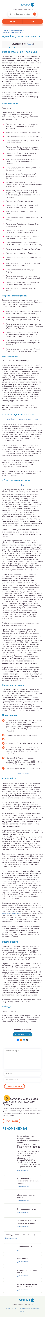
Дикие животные (16, 30)
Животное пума (22, 773)
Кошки (12, 21)
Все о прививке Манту (26, 1209)
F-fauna (26, 4)
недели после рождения (11, 913)
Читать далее (11, 1121)
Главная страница (11, 1308)
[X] (27, 1040)
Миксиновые (22, 1258)
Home (6, 30)
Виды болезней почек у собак (27, 1271)
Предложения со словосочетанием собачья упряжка (28, 1181)
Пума (22, 485)
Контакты (22, 1311)
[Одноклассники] (21, 1040)
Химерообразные (24, 1247)
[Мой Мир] (24, 1040)
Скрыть (30, 44)
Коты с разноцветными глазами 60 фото (27, 1285)
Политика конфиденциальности (29, 1308)
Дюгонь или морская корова (26, 1196)
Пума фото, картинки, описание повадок (22, 419)
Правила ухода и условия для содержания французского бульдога (20, 1102)
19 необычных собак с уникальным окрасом (26, 1222)
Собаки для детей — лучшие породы (20, 1235)
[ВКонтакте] (18, 1040)
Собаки (32, 21)
